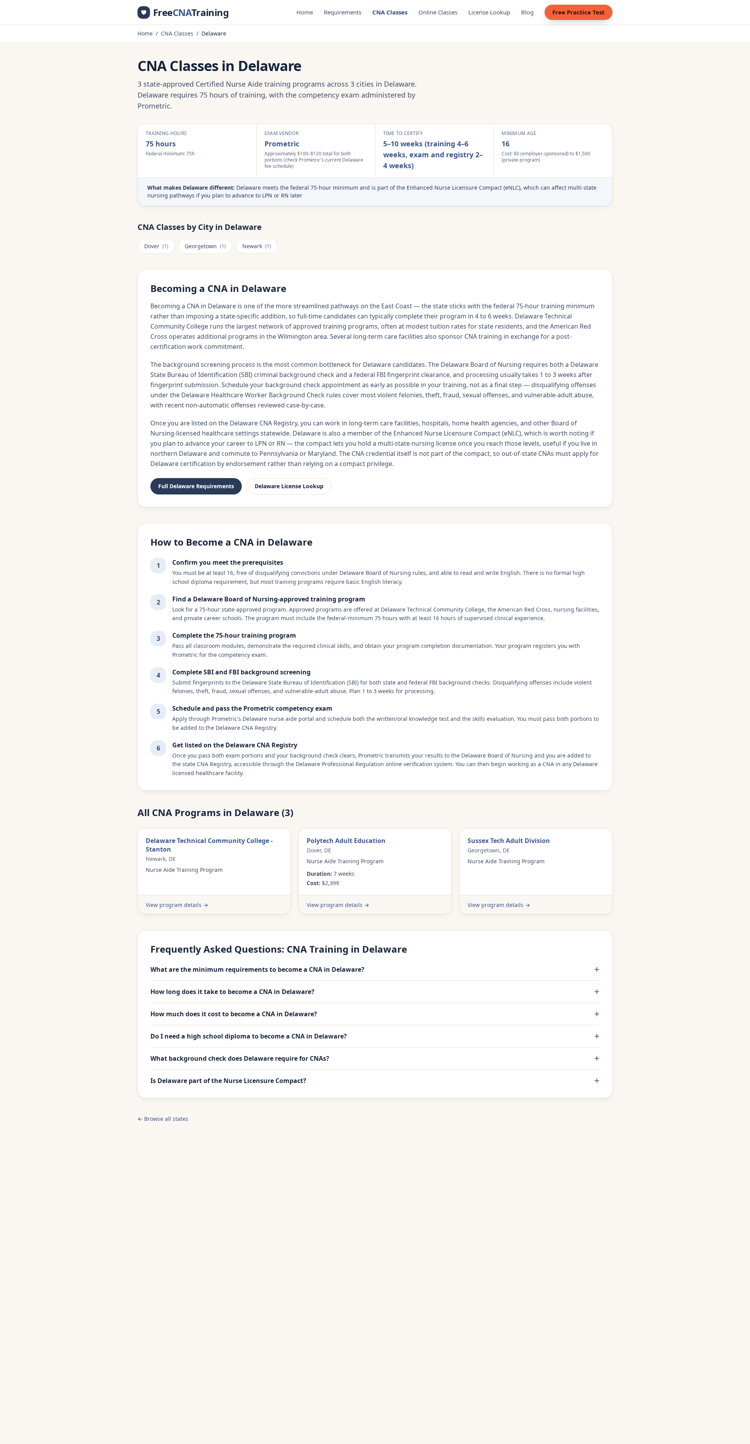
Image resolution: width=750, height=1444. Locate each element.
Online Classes (437, 12)
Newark (256, 246)
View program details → (177, 905)
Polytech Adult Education (346, 840)
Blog (527, 12)
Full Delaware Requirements (196, 486)
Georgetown (205, 246)
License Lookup (489, 12)
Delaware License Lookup (289, 486)
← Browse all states (163, 1118)
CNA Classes (389, 12)
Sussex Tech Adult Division (509, 840)
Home (304, 12)
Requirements (342, 12)
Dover (156, 246)
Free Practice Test (578, 12)
